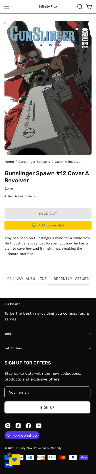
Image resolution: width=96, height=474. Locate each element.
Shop (8, 333)
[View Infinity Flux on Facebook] (28, 425)
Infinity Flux (48, 6)
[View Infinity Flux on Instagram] (7, 425)
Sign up (47, 407)
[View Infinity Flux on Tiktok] (18, 425)
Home (9, 162)
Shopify (56, 448)
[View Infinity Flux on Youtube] (38, 425)
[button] (79, 7)
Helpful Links (13, 348)
